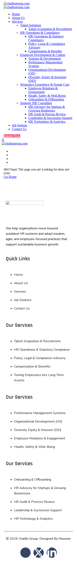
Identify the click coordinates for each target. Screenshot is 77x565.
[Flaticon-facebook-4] (25, 552)
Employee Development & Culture (42, 55)
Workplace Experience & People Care (44, 84)
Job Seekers (19, 125)
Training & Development (44, 58)
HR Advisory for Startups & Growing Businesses (46, 108)
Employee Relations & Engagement (43, 90)
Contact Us (19, 129)
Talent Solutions (30, 25)
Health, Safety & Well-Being (47, 95)
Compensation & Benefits (45, 51)
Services (17, 21)
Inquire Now (12, 136)
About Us (18, 18)
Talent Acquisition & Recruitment (50, 29)
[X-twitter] (38, 552)
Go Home (10, 177)
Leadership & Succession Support (50, 118)
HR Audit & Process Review (47, 114)
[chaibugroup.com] (17, 3)
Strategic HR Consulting (36, 103)
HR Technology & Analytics (47, 121)
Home (16, 14)
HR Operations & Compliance (40, 32)
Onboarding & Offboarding (46, 99)
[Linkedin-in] (52, 552)
